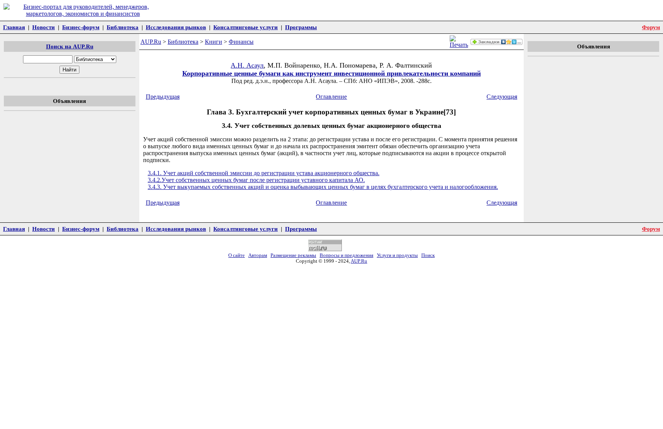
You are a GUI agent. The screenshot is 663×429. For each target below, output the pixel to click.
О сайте (236, 255)
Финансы (241, 41)
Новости (43, 27)
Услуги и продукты (397, 255)
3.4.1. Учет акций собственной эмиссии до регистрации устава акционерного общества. (263, 173)
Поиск (428, 255)
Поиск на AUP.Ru (69, 46)
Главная (14, 27)
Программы (301, 27)
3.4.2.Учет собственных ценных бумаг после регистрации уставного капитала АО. (256, 180)
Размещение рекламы (293, 255)
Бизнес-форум (80, 27)
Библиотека (123, 27)
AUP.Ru (150, 41)
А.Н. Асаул (247, 65)
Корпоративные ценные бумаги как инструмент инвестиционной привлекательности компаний (331, 73)
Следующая (502, 96)
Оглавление (331, 96)
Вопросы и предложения (346, 255)
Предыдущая (163, 96)
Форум (651, 27)
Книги (213, 41)
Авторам (257, 255)
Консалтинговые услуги (245, 27)
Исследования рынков (176, 27)
